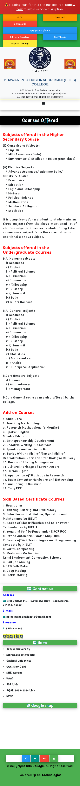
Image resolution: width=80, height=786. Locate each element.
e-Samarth (20, 23)
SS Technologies (49, 775)
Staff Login (60, 36)
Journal (60, 17)
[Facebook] (26, 758)
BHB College (35, 766)
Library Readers (20, 36)
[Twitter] (35, 758)
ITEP (20, 17)
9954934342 (13, 628)
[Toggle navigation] (40, 104)
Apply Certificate (40, 30)
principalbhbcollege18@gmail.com (28, 616)
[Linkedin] (54, 758)
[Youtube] (44, 758)
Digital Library (20, 43)
